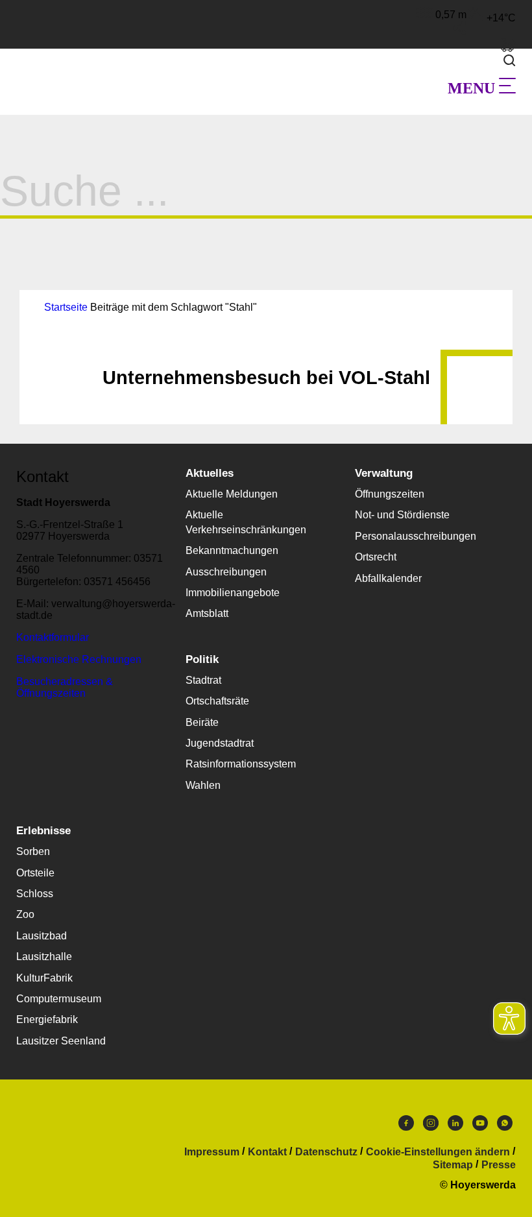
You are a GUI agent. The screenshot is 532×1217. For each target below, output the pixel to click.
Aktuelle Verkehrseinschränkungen (246, 522)
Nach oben (266, 356)
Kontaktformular (52, 637)
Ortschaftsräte (217, 700)
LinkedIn (455, 1126)
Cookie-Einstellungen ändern (438, 1152)
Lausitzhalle (44, 956)
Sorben (33, 851)
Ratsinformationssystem (241, 763)
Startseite (66, 307)
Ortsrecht (375, 556)
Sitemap (453, 1165)
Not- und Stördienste (402, 514)
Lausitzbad (41, 935)
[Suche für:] (266, 202)
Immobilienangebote (233, 592)
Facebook (406, 1126)
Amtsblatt (207, 613)
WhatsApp (505, 1126)
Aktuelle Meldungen (232, 494)
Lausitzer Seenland (61, 1040)
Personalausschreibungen (415, 536)
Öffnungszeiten (389, 494)
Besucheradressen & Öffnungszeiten (64, 687)
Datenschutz (326, 1152)
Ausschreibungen (226, 571)
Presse (498, 1165)
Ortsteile (35, 872)
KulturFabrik (44, 977)
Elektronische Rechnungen (78, 659)
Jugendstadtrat (220, 743)
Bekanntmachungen (232, 550)
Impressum (211, 1152)
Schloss (34, 893)
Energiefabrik (47, 1019)
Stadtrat (203, 680)
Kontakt (267, 1152)
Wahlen (203, 785)
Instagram (431, 1126)
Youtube (480, 1126)
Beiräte (202, 722)
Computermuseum (58, 998)
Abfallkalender (388, 578)
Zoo (25, 914)
